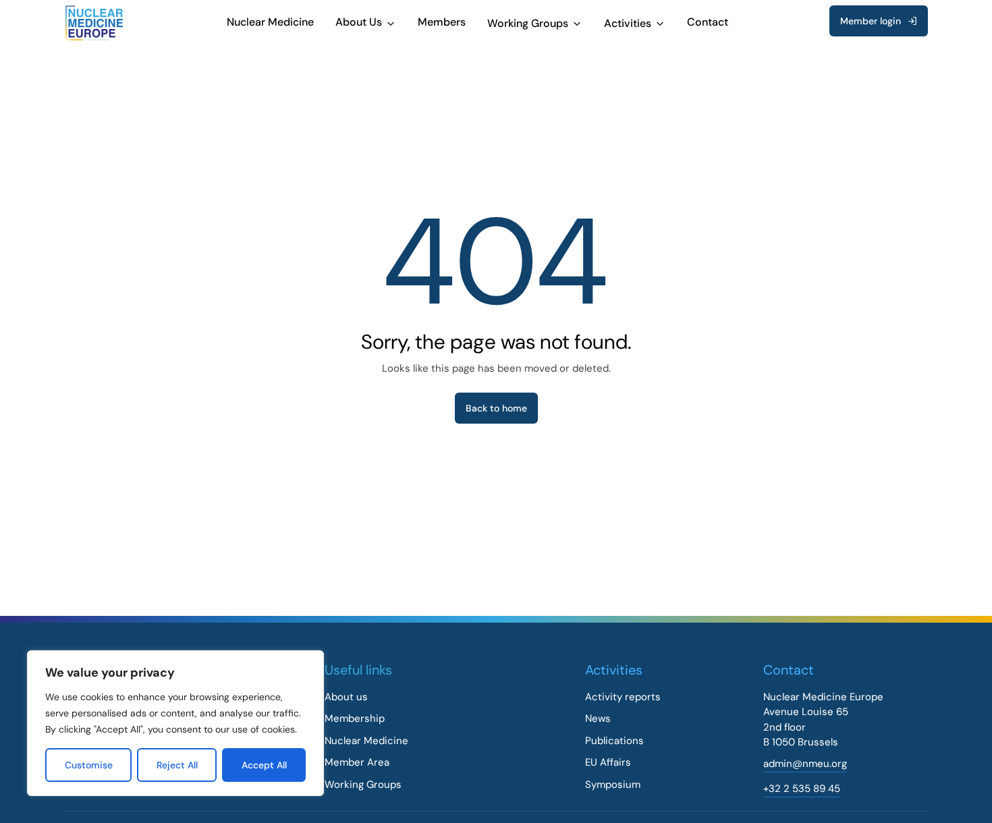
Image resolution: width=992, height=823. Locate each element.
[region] (175, 723)
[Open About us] (390, 24)
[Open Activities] (660, 24)
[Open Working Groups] (577, 24)
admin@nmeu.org (805, 763)
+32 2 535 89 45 (801, 788)
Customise (89, 765)
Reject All (177, 765)
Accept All (264, 765)
